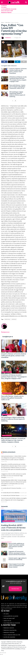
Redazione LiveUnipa (9, 632)
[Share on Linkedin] (18, 61)
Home (2, 22)
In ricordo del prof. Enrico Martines (10, 492)
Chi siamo (3, 7)
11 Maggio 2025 (17, 37)
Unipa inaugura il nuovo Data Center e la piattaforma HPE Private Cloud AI (17, 565)
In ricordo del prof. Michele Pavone (10, 495)
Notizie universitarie (9, 452)
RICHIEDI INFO (15, 588)
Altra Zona (7, 22)
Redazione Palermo (6, 12)
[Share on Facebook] (4, 61)
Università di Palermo (8, 521)
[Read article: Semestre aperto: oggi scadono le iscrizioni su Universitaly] (4, 559)
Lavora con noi (7, 620)
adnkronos (7, 319)
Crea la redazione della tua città (12, 634)
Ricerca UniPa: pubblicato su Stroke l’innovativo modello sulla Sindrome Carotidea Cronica (16, 546)
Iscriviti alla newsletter (9, 637)
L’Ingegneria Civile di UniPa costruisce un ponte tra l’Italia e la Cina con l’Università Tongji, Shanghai (13, 475)
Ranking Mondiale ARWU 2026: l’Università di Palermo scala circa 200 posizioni (13, 528)
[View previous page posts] (12, 101)
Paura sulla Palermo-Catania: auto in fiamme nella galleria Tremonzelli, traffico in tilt (17, 86)
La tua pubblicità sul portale (8, 9)
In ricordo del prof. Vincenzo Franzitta (11, 488)
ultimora (14, 319)
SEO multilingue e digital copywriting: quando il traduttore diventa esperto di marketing (17, 94)
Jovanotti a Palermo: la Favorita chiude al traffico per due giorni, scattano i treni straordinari (18, 71)
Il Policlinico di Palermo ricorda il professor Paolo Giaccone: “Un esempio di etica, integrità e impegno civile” (18, 79)
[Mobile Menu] (2, 2)
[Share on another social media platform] (24, 61)
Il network (4, 5)
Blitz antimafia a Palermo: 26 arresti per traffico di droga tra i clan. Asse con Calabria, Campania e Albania (13, 440)
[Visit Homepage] (14, 2)
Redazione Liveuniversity (10, 630)
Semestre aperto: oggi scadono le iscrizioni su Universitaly (18, 559)
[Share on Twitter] (11, 61)
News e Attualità (15, 22)
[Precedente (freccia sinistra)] (0, 654)
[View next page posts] (15, 101)
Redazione (8, 37)
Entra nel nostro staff (7, 10)
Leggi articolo (6, 542)
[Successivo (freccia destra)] (2, 654)
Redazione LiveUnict (9, 628)
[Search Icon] (26, 2)
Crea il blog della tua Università (12, 623)
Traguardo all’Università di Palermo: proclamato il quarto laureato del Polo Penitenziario (17, 553)
